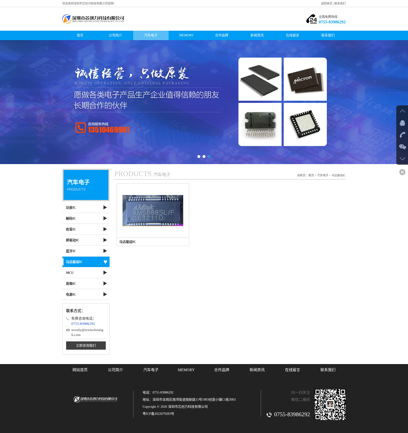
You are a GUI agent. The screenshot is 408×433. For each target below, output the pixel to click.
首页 (80, 35)
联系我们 (340, 3)
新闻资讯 (257, 35)
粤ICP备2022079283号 (158, 414)
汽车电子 (150, 35)
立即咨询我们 (86, 345)
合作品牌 (221, 35)
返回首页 (326, 3)
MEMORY (186, 35)
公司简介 (115, 35)
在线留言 (292, 35)
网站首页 (80, 370)
